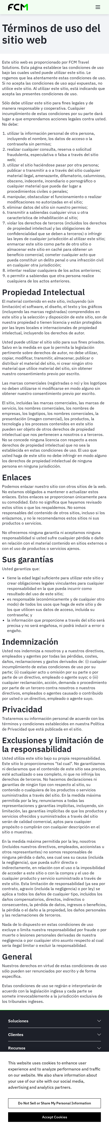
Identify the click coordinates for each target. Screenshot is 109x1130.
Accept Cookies (54, 1117)
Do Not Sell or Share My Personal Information (54, 1103)
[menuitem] (54, 1021)
